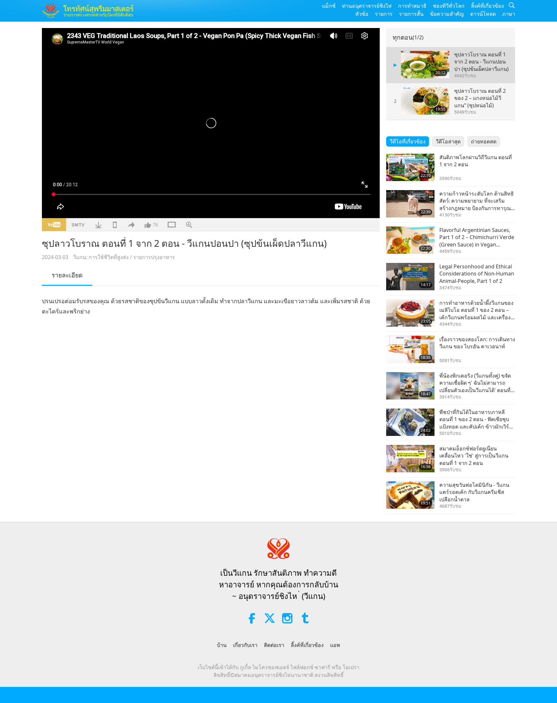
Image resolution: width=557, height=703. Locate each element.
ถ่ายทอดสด (483, 141)
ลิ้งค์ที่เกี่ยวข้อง (487, 5)
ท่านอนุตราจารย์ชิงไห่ (367, 5)
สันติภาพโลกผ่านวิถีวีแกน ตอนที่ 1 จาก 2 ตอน (475, 161)
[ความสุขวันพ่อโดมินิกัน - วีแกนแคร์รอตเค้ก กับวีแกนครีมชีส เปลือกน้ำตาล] (410, 495)
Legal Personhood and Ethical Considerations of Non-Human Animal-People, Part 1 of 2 (476, 273)
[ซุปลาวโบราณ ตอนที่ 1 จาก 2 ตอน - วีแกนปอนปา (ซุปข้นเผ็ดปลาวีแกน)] (425, 64)
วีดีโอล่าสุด (448, 141)
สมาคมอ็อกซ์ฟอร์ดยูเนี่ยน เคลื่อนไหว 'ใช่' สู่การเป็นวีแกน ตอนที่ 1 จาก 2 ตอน (473, 456)
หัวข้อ (361, 13)
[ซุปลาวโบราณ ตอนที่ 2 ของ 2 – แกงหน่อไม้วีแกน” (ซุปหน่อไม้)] (425, 101)
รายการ (384, 13)
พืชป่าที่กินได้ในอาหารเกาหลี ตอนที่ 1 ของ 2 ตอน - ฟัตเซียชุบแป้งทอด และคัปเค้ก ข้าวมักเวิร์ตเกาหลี (475, 419)
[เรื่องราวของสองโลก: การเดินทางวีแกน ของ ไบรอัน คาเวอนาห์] (410, 349)
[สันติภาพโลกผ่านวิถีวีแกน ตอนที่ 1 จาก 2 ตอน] (410, 167)
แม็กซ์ (329, 5)
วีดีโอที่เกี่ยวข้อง (407, 141)
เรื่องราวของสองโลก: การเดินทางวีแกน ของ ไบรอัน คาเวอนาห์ (477, 343)
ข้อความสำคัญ (447, 13)
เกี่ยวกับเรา (245, 645)
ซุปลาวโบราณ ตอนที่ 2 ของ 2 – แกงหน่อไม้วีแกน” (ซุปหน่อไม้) (480, 98)
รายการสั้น (411, 13)
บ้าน (222, 645)
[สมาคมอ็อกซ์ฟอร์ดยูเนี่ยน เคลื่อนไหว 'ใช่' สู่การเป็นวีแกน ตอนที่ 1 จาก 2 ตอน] (410, 458)
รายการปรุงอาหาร (154, 257)
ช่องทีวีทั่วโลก (448, 5)
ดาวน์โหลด (483, 13)
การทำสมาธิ (412, 5)
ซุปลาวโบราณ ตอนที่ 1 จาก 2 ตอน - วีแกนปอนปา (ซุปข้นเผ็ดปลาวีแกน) (481, 61)
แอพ (335, 645)
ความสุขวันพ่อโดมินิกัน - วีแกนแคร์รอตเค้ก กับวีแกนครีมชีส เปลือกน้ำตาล (474, 492)
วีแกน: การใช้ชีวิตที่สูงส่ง (101, 257)
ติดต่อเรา (274, 645)
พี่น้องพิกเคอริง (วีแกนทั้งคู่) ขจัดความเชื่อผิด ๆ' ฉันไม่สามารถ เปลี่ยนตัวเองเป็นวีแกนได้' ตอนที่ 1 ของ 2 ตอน (477, 383)
